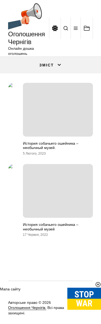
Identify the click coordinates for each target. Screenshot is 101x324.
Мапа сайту (10, 289)
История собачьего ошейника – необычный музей (50, 226)
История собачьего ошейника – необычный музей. (50, 145)
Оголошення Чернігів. (27, 307)
